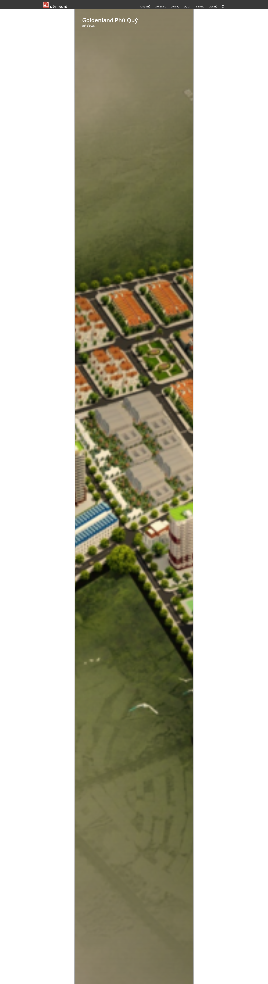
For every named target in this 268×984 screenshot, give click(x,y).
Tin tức (200, 6)
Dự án (187, 6)
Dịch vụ (175, 6)
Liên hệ (213, 6)
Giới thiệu (160, 6)
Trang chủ (55, 4)
